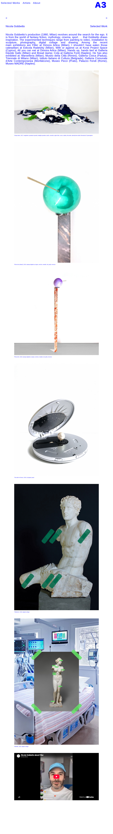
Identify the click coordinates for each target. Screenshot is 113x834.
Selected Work (98, 26)
